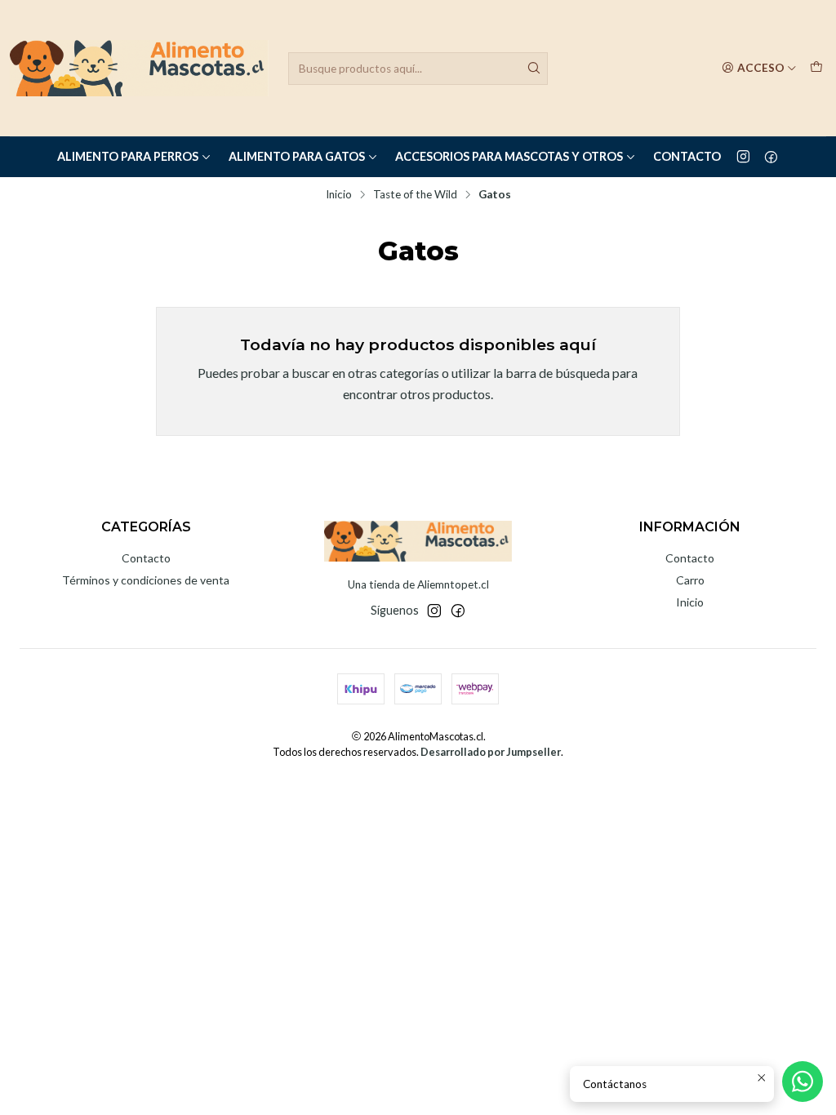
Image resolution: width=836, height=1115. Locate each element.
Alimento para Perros (127, 156)
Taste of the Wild (415, 195)
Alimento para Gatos (297, 156)
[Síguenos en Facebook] (771, 156)
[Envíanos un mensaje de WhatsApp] (802, 1081)
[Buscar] (534, 68)
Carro (690, 580)
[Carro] (816, 67)
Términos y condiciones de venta (145, 580)
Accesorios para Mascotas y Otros (509, 156)
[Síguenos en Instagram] (743, 156)
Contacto (687, 156)
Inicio (339, 195)
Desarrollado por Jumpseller (490, 751)
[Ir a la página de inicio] (139, 68)
